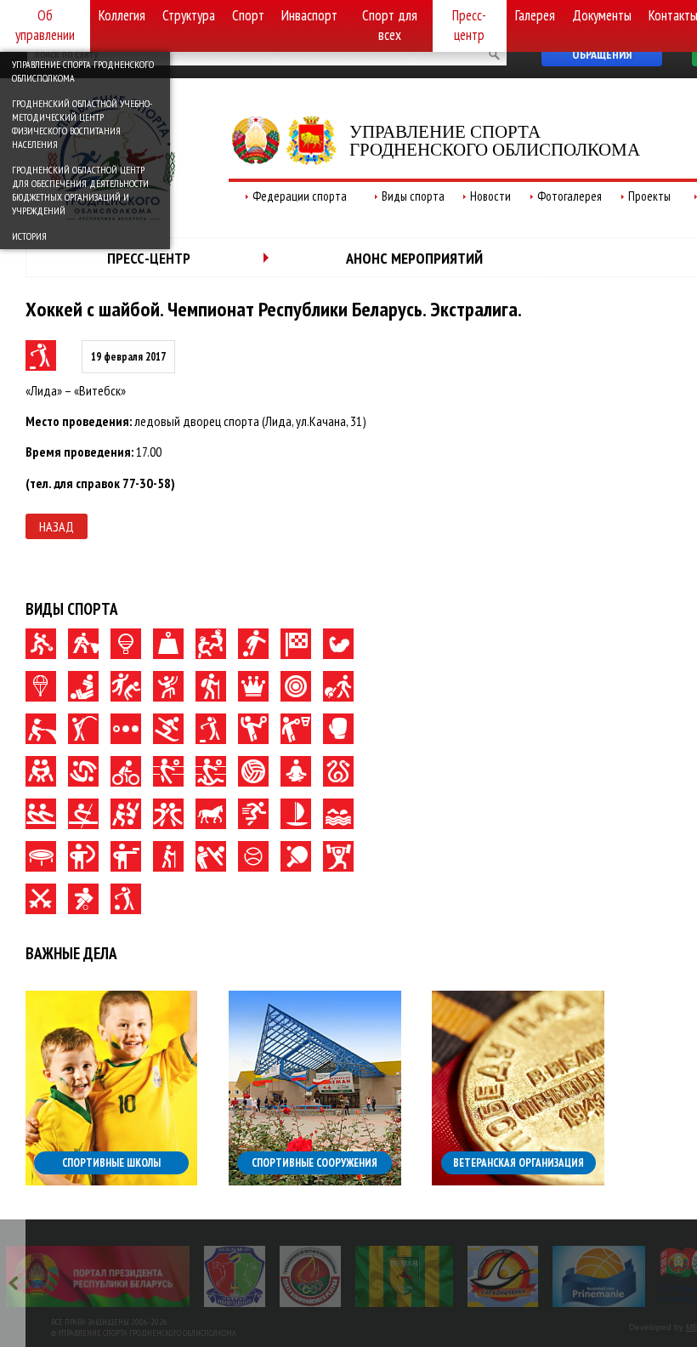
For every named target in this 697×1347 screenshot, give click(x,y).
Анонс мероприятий (414, 258)
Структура (188, 15)
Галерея (535, 15)
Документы (602, 15)
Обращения (602, 54)
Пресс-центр (469, 25)
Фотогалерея (569, 196)
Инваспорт (309, 15)
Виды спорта (413, 196)
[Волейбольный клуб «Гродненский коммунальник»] (234, 1276)
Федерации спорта (299, 196)
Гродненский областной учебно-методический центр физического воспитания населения (82, 124)
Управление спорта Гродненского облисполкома (83, 71)
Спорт (248, 15)
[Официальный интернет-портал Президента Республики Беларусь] (98, 1276)
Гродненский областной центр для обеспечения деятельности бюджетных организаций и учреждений (80, 190)
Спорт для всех (389, 25)
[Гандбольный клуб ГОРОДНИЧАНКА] (503, 1276)
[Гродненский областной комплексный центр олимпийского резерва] (310, 1276)
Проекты (649, 196)
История (29, 236)
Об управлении (45, 25)
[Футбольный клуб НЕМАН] (404, 1276)
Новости (490, 196)
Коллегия (122, 15)
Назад (56, 526)
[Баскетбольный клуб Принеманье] (598, 1276)
